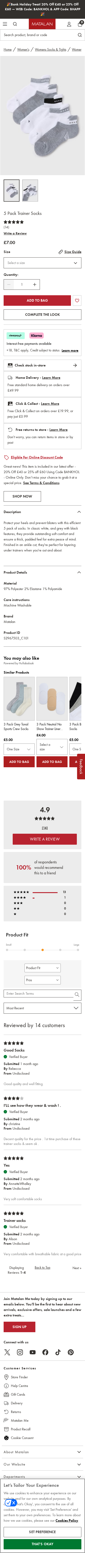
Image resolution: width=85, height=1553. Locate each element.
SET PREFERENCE (42, 1532)
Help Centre (19, 1386)
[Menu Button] (5, 24)
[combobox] (42, 262)
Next (77, 1268)
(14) (6, 227)
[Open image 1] (11, 190)
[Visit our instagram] (20, 1352)
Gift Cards (18, 1394)
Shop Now (22, 496)
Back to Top (42, 1268)
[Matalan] (42, 24)
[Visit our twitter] (7, 1352)
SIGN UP (19, 1327)
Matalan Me (20, 1420)
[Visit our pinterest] (70, 1352)
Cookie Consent (22, 1438)
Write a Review (15, 233)
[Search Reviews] (77, 995)
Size (7, 252)
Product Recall (20, 1429)
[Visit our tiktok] (58, 1352)
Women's (23, 49)
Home (8, 49)
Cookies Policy (67, 1520)
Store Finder (19, 1377)
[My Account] (69, 24)
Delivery (16, 1403)
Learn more (70, 350)
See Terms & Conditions (41, 483)
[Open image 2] (30, 190)
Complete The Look (42, 314)
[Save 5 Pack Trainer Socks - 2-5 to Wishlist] (77, 300)
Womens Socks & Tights (50, 49)
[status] (22, 284)
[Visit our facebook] (45, 1352)
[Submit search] (15, 24)
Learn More (51, 377)
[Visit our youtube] (32, 1352)
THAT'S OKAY (42, 1544)
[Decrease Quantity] (9, 284)
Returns (16, 1412)
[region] (42, 1516)
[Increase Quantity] (35, 284)
